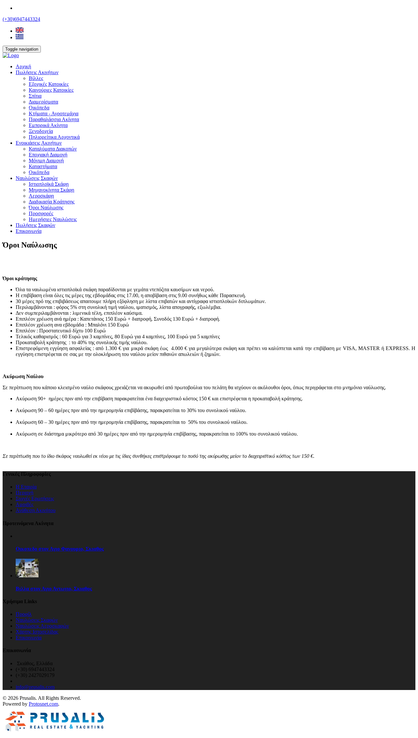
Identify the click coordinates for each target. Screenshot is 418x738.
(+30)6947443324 (21, 19)
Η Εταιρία (26, 486)
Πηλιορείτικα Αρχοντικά (54, 137)
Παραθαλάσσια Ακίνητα (54, 119)
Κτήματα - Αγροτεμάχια (53, 113)
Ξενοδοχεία (41, 131)
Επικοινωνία (28, 231)
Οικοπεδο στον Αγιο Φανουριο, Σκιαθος (60, 549)
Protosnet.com (43, 704)
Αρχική (23, 66)
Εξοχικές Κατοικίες (49, 84)
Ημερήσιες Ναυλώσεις (53, 219)
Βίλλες (36, 78)
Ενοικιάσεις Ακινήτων (39, 143)
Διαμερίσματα (43, 101)
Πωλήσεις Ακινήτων (37, 72)
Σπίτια (35, 96)
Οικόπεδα (39, 107)
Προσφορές (41, 213)
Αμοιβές (24, 504)
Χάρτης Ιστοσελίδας (37, 631)
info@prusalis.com (35, 687)
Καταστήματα (43, 166)
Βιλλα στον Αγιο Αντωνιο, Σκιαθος (54, 588)
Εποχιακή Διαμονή (48, 154)
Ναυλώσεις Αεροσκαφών (42, 626)
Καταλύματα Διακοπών (53, 149)
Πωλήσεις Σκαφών (35, 225)
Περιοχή (24, 492)
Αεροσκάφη (41, 196)
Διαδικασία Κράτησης (51, 201)
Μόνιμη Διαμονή (46, 160)
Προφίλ (24, 614)
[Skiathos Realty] (11, 55)
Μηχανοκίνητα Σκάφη (51, 190)
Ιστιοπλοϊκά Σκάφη (49, 184)
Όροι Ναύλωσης (46, 207)
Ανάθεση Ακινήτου (36, 510)
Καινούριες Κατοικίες (51, 90)
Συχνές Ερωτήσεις (35, 498)
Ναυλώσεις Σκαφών (37, 178)
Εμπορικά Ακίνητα (48, 125)
